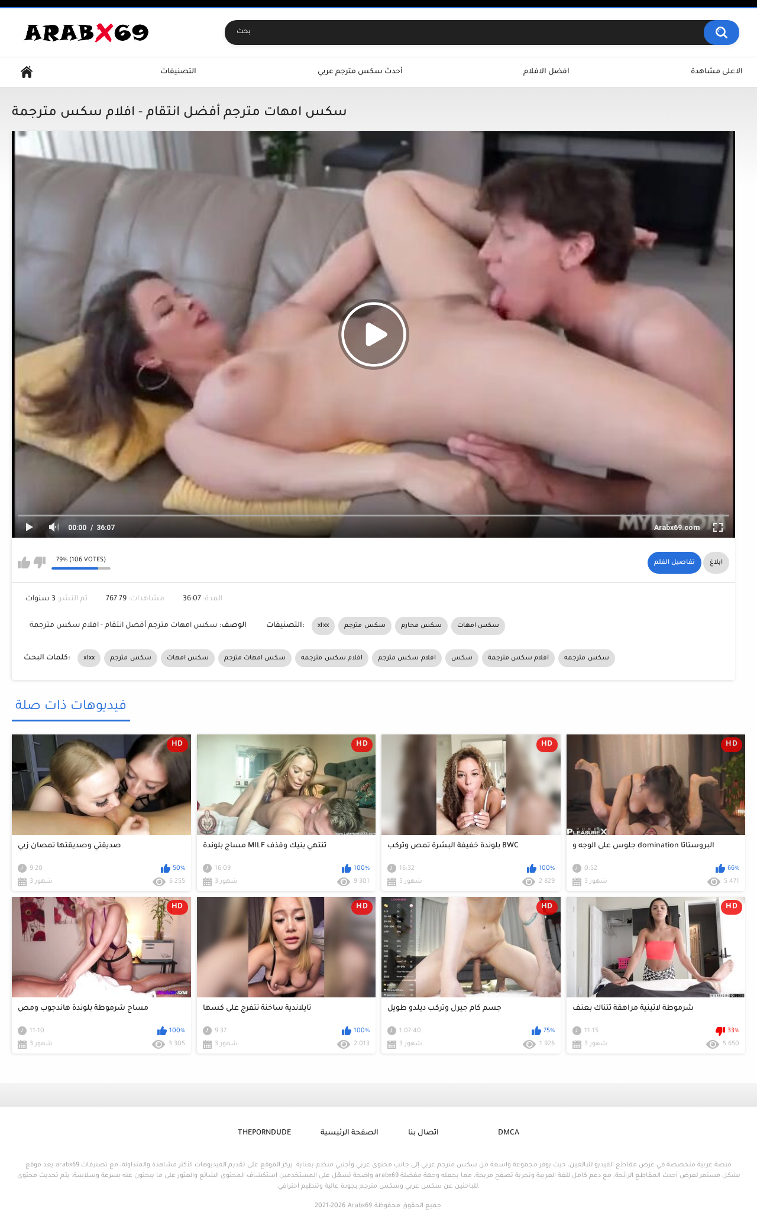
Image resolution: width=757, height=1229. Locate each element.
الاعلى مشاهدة (717, 72)
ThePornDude (264, 1133)
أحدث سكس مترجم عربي (360, 72)
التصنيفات (178, 72)
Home (26, 72)
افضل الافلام (546, 72)
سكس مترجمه (586, 658)
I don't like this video (39, 562)
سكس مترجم (364, 625)
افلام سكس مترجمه (332, 658)
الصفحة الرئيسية (349, 1133)
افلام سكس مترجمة (518, 658)
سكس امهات (478, 625)
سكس (462, 658)
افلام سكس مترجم (407, 658)
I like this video (24, 562)
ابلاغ (716, 562)
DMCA (508, 1133)
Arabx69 (360, 1206)
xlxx (323, 625)
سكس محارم (421, 625)
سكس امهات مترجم (255, 658)
